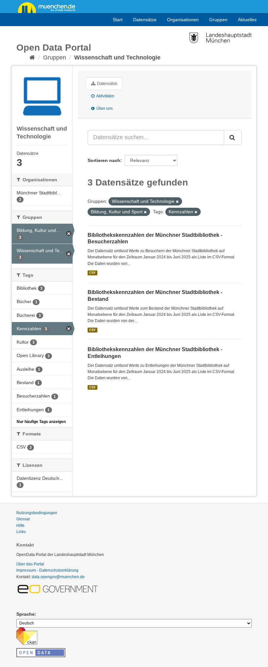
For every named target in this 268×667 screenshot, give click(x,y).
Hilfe (20, 525)
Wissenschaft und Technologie (117, 57)
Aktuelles (247, 19)
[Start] (32, 57)
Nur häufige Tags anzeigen (41, 421)
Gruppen (218, 19)
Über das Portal (30, 564)
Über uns (104, 108)
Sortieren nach (104, 160)
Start (118, 19)
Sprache (25, 614)
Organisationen (183, 19)
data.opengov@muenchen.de (58, 577)
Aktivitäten (104, 96)
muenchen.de (49, 7)
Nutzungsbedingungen (36, 513)
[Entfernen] (177, 201)
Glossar (23, 519)
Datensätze (145, 19)
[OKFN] (40, 650)
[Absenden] (233, 137)
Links (21, 531)
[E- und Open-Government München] (58, 588)
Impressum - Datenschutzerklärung (47, 570)
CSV (92, 272)
